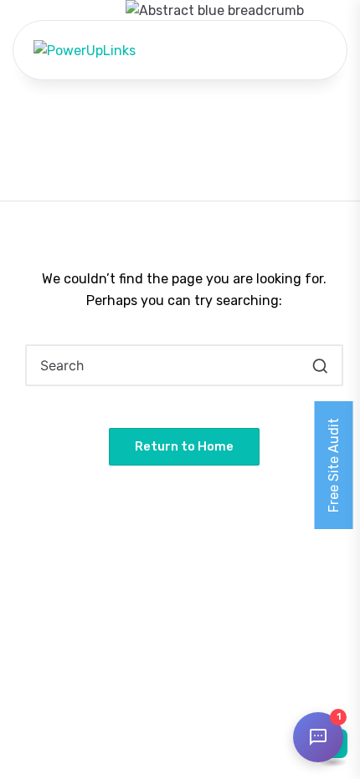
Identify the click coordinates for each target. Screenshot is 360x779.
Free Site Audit (334, 465)
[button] (320, 365)
